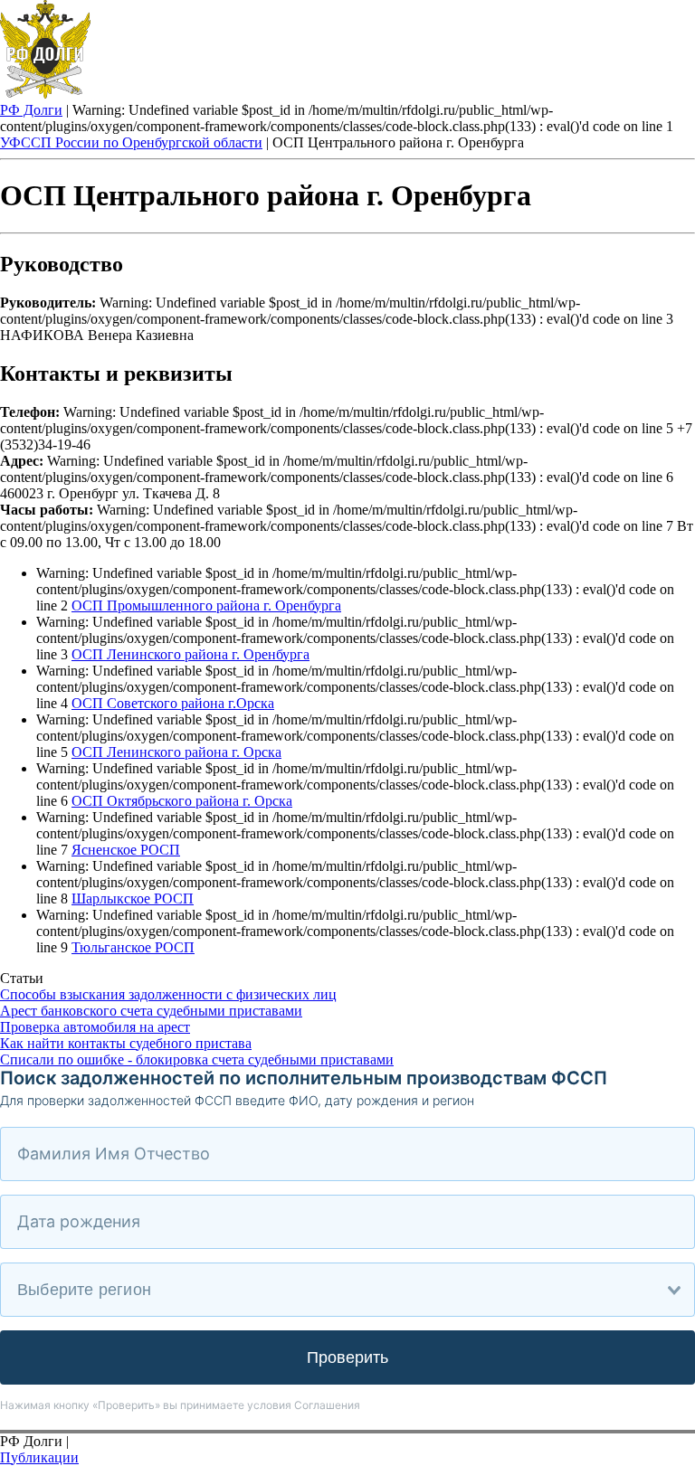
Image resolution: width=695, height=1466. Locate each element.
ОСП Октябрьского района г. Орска (181, 801)
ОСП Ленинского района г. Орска (176, 752)
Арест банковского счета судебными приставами (151, 1010)
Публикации (39, 1457)
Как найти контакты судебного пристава (126, 1043)
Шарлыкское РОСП (132, 898)
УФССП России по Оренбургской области (131, 142)
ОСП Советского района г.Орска (172, 703)
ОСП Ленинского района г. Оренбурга (190, 654)
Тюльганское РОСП (133, 947)
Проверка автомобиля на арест (95, 1027)
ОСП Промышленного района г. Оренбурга (206, 605)
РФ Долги (31, 110)
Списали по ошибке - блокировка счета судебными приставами (197, 1059)
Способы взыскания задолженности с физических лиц (168, 994)
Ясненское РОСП (125, 849)
